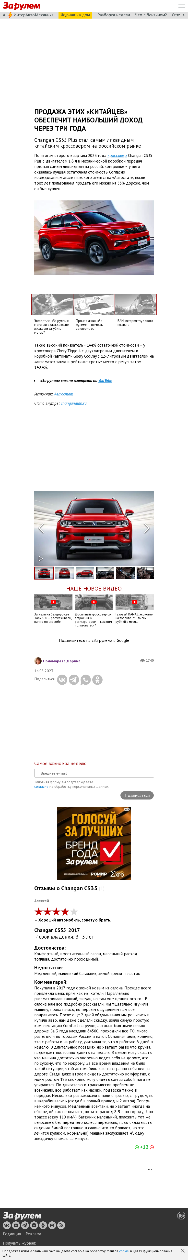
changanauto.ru (73, 403)
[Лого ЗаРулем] (21, 6)
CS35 (60, 930)
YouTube (105, 380)
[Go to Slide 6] (146, 573)
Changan (44, 930)
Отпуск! (179, 15)
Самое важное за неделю (60, 763)
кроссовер (117, 155)
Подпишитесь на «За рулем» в (94, 640)
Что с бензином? (151, 15)
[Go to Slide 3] (85, 573)
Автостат (63, 394)
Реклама (33, 1234)
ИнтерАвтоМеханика (33, 15)
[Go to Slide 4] (105, 573)
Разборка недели (113, 15)
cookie (124, 1251)
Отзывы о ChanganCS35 (69, 888)
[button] (183, 1251)
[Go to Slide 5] (125, 573)
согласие (41, 786)
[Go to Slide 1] (44, 573)
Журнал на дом (75, 15)
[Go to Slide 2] (64, 573)
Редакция (12, 1234)
